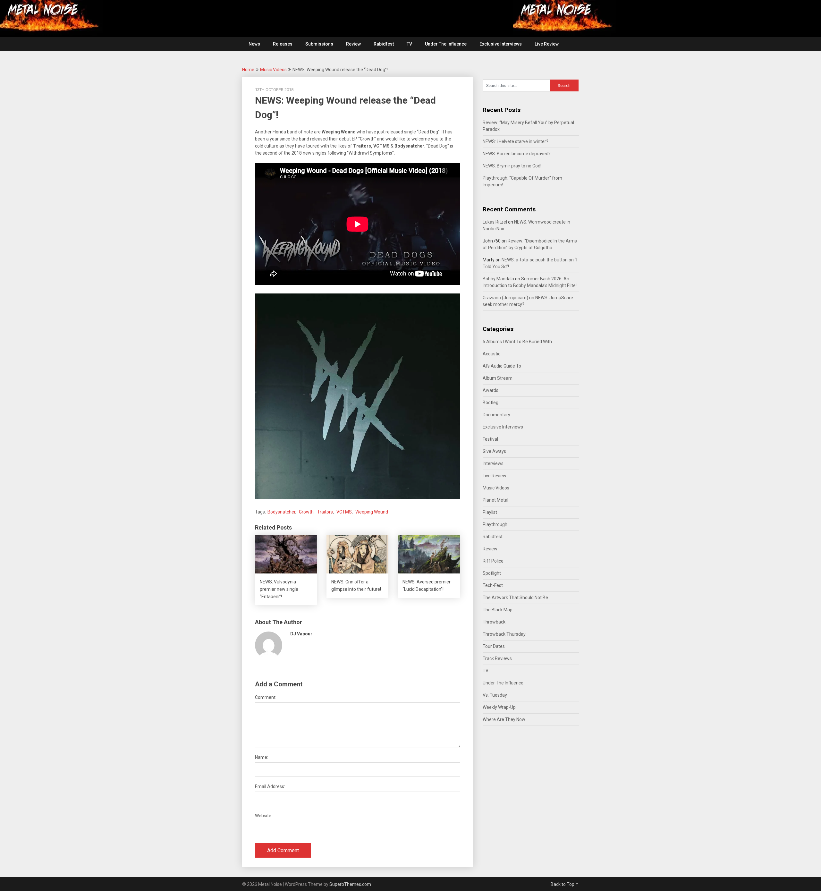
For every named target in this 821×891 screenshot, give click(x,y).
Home (248, 69)
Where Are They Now (504, 719)
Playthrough (495, 524)
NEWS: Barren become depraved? (517, 153)
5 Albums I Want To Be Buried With (517, 341)
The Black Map (497, 609)
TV (409, 44)
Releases (282, 44)
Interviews (493, 463)
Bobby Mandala (498, 278)
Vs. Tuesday (495, 695)
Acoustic (491, 353)
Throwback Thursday (504, 634)
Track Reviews (497, 658)
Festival (490, 439)
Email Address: (270, 786)
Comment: (265, 697)
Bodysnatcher (281, 511)
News (254, 44)
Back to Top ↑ (565, 884)
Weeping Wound (371, 511)
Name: (261, 757)
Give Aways (494, 451)
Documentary (496, 414)
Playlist (490, 512)
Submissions (319, 44)
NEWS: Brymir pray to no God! (512, 165)
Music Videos (273, 69)
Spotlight (492, 573)
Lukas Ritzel (495, 222)
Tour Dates (494, 646)
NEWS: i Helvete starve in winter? (515, 141)
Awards (490, 390)
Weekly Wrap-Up (499, 707)
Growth (306, 511)
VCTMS (344, 511)
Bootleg (490, 402)
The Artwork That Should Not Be (515, 597)
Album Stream (497, 378)
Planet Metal (495, 500)
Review (353, 44)
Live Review (547, 44)
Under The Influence (446, 44)
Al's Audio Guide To (502, 366)
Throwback (494, 621)
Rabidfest (384, 44)
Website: (263, 815)
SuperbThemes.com (350, 884)
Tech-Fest (493, 585)
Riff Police (493, 561)
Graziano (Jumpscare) (505, 297)
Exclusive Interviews (500, 44)
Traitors (325, 511)
